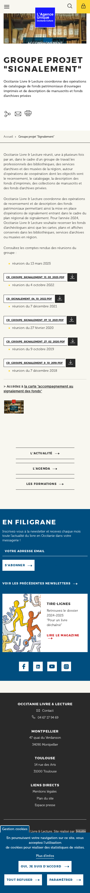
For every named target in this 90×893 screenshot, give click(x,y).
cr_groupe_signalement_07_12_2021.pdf (35, 320)
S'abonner (15, 565)
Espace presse (45, 805)
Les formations (41, 484)
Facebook (24, 666)
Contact (48, 710)
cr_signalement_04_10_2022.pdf (29, 298)
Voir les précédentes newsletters (36, 583)
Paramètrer (61, 880)
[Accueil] (45, 17)
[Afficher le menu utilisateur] (83, 6)
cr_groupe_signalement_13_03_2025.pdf (35, 277)
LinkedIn (38, 666)
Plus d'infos (45, 856)
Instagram (66, 666)
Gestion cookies (14, 829)
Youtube (52, 666)
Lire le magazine (63, 635)
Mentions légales (45, 791)
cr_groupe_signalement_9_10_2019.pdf (34, 363)
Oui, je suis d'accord (41, 866)
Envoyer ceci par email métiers (18, 113)
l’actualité (41, 453)
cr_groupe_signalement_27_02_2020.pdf (35, 341)
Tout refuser (20, 880)
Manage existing (51, 565)
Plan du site (45, 798)
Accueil (8, 136)
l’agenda (41, 468)
